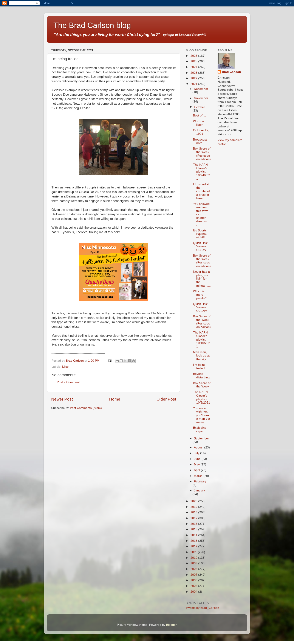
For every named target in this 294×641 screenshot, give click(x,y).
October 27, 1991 (201, 132)
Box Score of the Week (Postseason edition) (202, 154)
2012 (194, 546)
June (197, 458)
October (199, 107)
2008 (194, 569)
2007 (194, 574)
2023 (194, 72)
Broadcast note (200, 141)
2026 (194, 55)
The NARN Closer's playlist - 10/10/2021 (201, 339)
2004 (194, 591)
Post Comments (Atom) (86, 408)
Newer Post (62, 399)
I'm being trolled (199, 366)
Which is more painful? (200, 295)
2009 (194, 563)
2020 (194, 501)
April (197, 470)
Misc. (65, 366)
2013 (194, 540)
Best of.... (199, 115)
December (201, 88)
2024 (194, 67)
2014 (194, 535)
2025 (194, 61)
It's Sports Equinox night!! (200, 234)
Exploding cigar (199, 429)
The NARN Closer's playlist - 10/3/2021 (201, 397)
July (197, 453)
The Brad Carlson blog (92, 25)
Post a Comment (68, 382)
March (198, 475)
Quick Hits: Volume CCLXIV (200, 307)
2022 (194, 78)
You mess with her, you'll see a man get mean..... (201, 415)
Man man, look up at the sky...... (202, 355)
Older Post (166, 399)
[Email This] (117, 361)
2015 (194, 529)
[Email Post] (109, 360)
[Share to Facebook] (129, 361)
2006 (194, 580)
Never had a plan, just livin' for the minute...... (202, 278)
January (199, 490)
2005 (194, 585)
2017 (194, 518)
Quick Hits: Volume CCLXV (200, 246)
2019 (194, 506)
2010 (194, 557)
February (200, 481)
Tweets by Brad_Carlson (202, 607)
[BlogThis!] (121, 361)
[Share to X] (125, 361)
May (197, 464)
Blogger (171, 624)
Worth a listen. (198, 123)
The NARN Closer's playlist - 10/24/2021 (201, 171)
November (201, 98)
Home (114, 399)
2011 (194, 552)
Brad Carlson (231, 71)
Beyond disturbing (201, 375)
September (201, 438)
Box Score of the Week (201, 384)
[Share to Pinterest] (133, 361)
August (199, 447)
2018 (194, 512)
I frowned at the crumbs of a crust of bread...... (201, 191)
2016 (194, 523)
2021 (194, 84)
